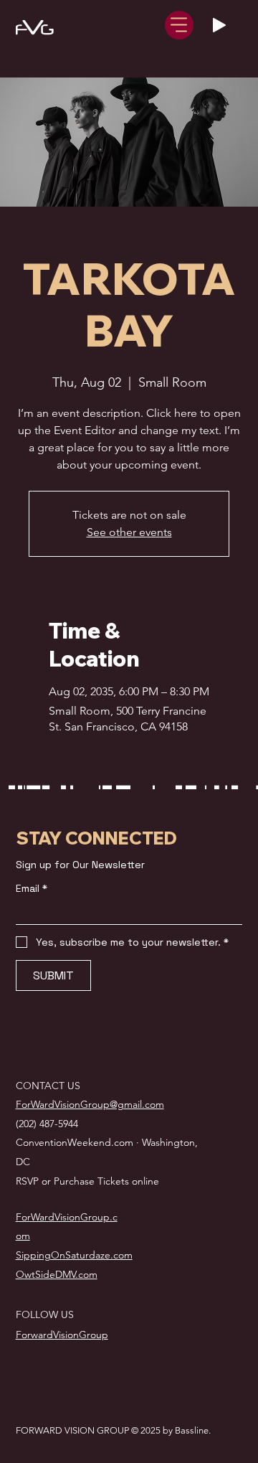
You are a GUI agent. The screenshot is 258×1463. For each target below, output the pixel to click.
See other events (129, 532)
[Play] (219, 25)
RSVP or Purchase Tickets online (87, 1181)
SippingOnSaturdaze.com (74, 1254)
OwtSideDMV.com (56, 1274)
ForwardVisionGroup (62, 1334)
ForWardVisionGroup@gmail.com (90, 1104)
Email (31, 889)
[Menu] (179, 25)
